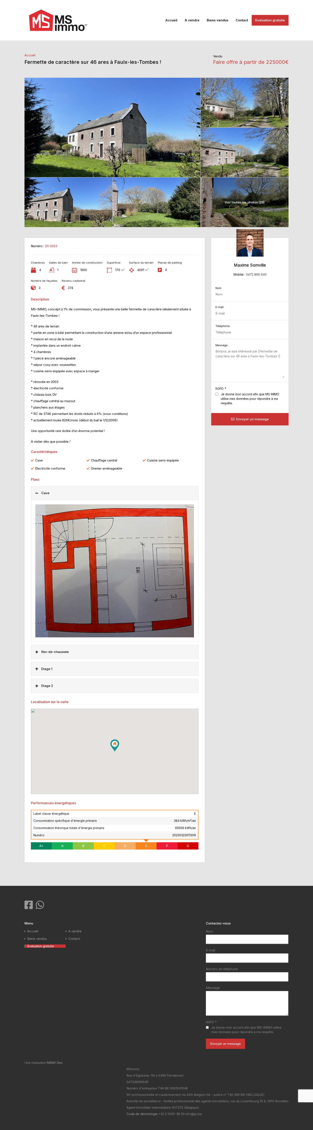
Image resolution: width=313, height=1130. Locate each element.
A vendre (192, 20)
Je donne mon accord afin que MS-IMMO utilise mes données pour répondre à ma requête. (250, 398)
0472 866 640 (256, 274)
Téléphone (222, 326)
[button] (119, 751)
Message (221, 345)
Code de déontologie (142, 1114)
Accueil (171, 20)
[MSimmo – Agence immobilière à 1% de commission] (58, 34)
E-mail (219, 307)
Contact (242, 20)
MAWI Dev (55, 1063)
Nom (218, 288)
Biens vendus (217, 20)
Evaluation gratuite (270, 20)
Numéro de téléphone (222, 969)
